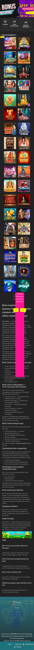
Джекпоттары (17, 626)
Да (16, 310)
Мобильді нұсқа (17, 616)
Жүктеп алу (17, 610)
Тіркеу (9, 644)
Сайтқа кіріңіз (29, 644)
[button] (16, 16)
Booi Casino (5, 321)
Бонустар (18, 644)
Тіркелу (31, 12)
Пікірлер (18, 647)
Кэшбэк (17, 621)
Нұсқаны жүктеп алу (17, 613)
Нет (23, 310)
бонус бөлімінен (21, 443)
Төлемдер (17, 624)
